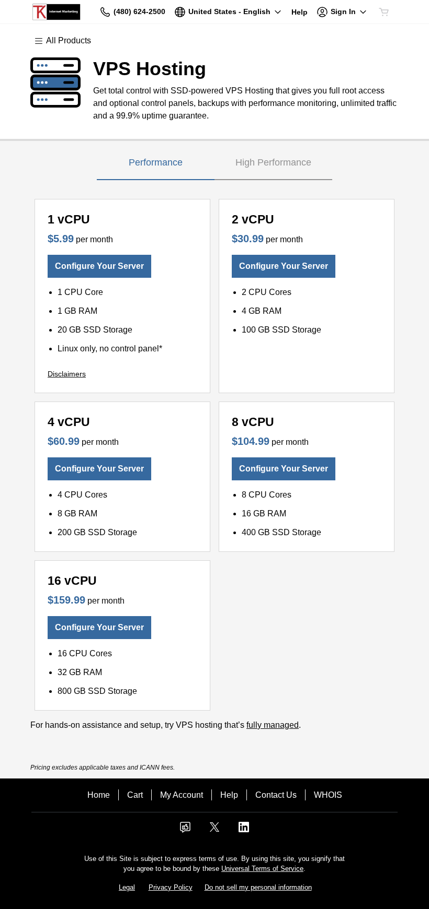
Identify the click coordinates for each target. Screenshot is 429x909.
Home (98, 794)
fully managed (272, 725)
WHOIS (328, 794)
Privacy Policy (171, 887)
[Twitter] (214, 830)
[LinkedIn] (244, 830)
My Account (181, 794)
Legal (127, 887)
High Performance (273, 162)
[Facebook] (185, 830)
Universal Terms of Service (262, 868)
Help (229, 794)
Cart (135, 794)
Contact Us (276, 794)
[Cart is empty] (384, 12)
